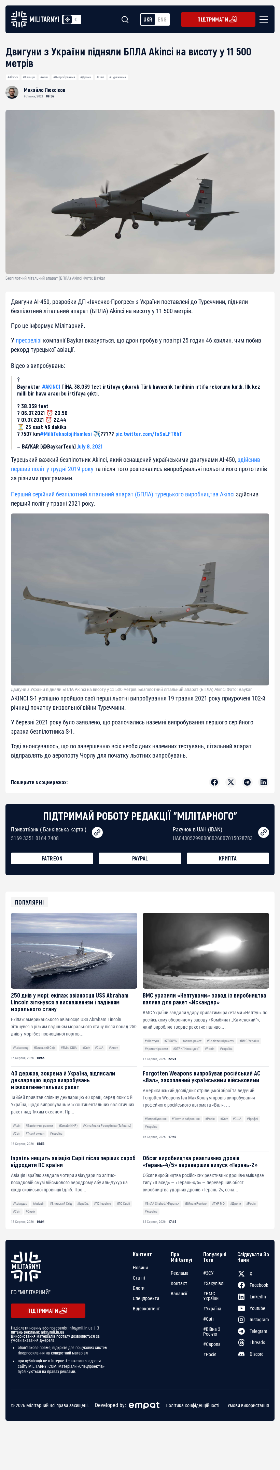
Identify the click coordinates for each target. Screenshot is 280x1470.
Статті (139, 1278)
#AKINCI (51, 386)
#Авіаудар (20, 1203)
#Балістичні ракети (220, 1041)
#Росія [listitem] (209, 1354)
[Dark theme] (76, 19)
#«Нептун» (152, 1041)
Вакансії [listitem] (179, 1293)
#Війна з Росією (195, 1203)
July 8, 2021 (89, 446)
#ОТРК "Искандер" (186, 1049)
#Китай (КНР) (68, 1125)
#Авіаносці (20, 1048)
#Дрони (85, 77)
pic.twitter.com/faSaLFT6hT (148, 433)
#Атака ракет (191, 1041)
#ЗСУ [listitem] (208, 1273)
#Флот (113, 1048)
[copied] (97, 832)
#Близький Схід (44, 1048)
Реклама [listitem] (179, 1273)
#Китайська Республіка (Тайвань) (107, 1125)
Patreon (52, 858)
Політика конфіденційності (192, 1405)
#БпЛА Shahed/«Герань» (162, 1203)
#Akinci (13, 77)
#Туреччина (117, 77)
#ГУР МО (218, 1203)
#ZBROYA (170, 1041)
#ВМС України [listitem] (211, 1296)
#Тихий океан (35, 1133)
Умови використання (248, 1405)
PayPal (140, 858)
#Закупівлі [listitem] (213, 1283)
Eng (162, 19)
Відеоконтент (146, 1308)
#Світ (100, 77)
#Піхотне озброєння (186, 1119)
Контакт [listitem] (179, 1283)
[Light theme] (68, 19)
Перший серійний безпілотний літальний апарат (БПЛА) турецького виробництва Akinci (123, 494)
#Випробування (64, 77)
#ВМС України (249, 1041)
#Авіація (29, 77)
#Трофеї (252, 1119)
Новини (140, 1267)
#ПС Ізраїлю (102, 1203)
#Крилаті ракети (156, 1049)
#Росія (209, 1049)
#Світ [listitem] (208, 1319)
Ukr (147, 19)
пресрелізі (29, 340)
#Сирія (30, 1211)
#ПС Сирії (123, 1203)
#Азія (44, 77)
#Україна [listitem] (212, 1308)
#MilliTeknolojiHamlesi (66, 433)
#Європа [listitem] (212, 1344)
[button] (262, 19)
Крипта (228, 858)
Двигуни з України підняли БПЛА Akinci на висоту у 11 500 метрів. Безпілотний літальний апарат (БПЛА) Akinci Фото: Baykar (131, 689)
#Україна (226, 1049)
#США (99, 1048)
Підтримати (212, 19)
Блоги (138, 1288)
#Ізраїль (83, 1203)
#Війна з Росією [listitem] (211, 1331)
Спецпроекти (146, 1298)
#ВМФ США (69, 1048)
